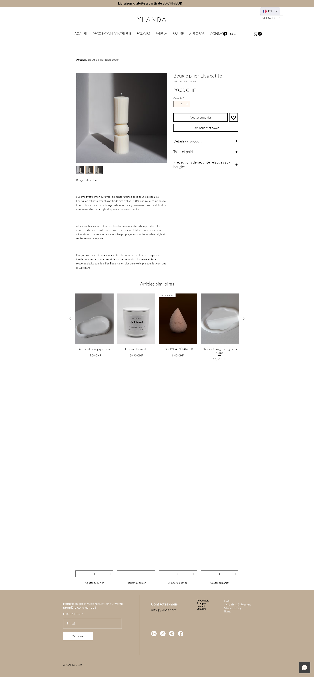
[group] (157, 439)
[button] (272, 17)
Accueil (81, 59)
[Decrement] (176, 104)
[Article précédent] (70, 319)
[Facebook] (180, 633)
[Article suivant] (244, 319)
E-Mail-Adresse (72, 614)
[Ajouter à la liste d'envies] (233, 117)
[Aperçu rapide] (94, 318)
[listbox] (272, 17)
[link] (258, 34)
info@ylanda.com (163, 610)
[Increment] (187, 104)
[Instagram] (154, 633)
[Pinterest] (171, 633)
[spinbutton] (181, 104)
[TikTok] (163, 633)
